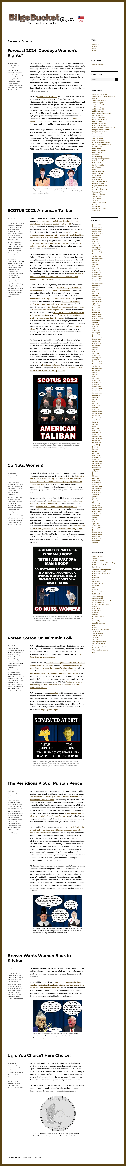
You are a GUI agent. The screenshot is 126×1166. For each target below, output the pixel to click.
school (10, 288)
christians (11, 813)
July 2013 (95, 497)
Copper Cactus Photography (101, 573)
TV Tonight (96, 200)
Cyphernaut (96, 577)
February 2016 (96, 432)
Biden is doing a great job (47, 96)
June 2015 (95, 449)
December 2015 (97, 436)
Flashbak (95, 590)
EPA (9, 265)
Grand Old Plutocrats (98, 152)
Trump (21, 87)
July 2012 (95, 517)
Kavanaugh (11, 271)
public (18, 277)
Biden (10, 70)
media (10, 81)
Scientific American (98, 623)
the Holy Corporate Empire (47, 710)
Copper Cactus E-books (99, 571)
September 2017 (97, 393)
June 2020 (95, 324)
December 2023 (97, 252)
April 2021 (95, 304)
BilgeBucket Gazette (14, 1157)
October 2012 (96, 511)
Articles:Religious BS (98, 107)
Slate (93, 625)
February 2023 (96, 273)
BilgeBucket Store (97, 65)
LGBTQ (18, 271)
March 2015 (96, 455)
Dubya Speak (96, 581)
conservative (12, 73)
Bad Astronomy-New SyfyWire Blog (103, 563)
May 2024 (95, 241)
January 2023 (96, 275)
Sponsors (95, 46)
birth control (12, 250)
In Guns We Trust (97, 163)
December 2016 (97, 412)
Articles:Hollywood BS (99, 103)
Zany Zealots (96, 211)
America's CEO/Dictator (99, 94)
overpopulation (13, 514)
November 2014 (97, 463)
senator (10, 686)
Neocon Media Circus (99, 171)
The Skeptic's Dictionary (100, 642)
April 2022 (95, 293)
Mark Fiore (95, 606)
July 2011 (95, 542)
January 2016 (96, 434)
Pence (15, 819)
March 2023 (96, 270)
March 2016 (96, 430)
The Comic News (97, 633)
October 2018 (96, 366)
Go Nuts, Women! (25, 465)
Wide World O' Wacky (99, 208)
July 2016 (95, 422)
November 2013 (97, 488)
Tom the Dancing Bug (99, 646)
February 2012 (96, 528)
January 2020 (96, 335)
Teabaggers (17, 292)
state (21, 288)
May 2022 (95, 291)
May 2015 (95, 451)
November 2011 (97, 534)
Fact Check (95, 586)
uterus (10, 522)
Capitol (18, 250)
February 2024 (96, 248)
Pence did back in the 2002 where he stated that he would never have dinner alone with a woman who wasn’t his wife (57, 830)
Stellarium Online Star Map (100, 629)
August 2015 (96, 445)
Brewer (19, 984)
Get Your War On (97, 596)
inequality (11, 512)
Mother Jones (96, 610)
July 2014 (95, 472)
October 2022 (96, 281)
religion (10, 280)
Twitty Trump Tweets (99, 202)
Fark (93, 588)
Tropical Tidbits (97, 648)
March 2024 (96, 246)
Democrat (11, 77)
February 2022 (96, 295)
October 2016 (96, 416)
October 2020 (96, 316)
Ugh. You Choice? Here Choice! (39, 1055)
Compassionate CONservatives (101, 130)
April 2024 (95, 243)
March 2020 (96, 331)
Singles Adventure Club (99, 186)
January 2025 (96, 225)
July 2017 (95, 397)
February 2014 (96, 482)
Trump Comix (96, 196)
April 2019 (95, 353)
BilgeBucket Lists (97, 115)
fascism (10, 79)
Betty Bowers (96, 567)
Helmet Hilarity (97, 157)
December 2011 (97, 532)
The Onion (95, 640)
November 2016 (97, 414)
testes (20, 520)
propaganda (12, 85)
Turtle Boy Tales (97, 198)
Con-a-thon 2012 (97, 134)
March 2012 (96, 526)
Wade (14, 522)
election (17, 77)
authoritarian (17, 248)
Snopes (94, 627)
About (94, 48)
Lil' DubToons (96, 167)
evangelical (18, 815)
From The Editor (13, 66)
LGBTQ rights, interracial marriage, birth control (49, 243)
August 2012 (96, 515)
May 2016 (95, 426)
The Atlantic (96, 631)
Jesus (13, 817)
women (19, 522)
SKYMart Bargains (98, 188)
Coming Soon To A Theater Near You (103, 128)
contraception (12, 259)
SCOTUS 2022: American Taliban (41, 210)
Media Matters (96, 608)
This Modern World (98, 644)
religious (16, 280)
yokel (19, 690)
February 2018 (96, 382)
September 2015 (97, 443)
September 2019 (97, 343)
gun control (17, 267)
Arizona (13, 984)
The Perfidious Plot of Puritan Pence (45, 783)
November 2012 (97, 509)
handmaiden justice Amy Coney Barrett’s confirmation (51, 299)
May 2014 (95, 476)
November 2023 (97, 254)
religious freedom (13, 282)
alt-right (20, 242)
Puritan (18, 825)
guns (9, 269)
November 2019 (97, 339)
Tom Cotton (11, 688)
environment (19, 261)
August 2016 (96, 420)
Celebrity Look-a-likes (99, 123)
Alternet (94, 559)
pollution (10, 275)
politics (10, 83)
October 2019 (96, 341)
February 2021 (96, 308)
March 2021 (96, 306)
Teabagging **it (13, 239)
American (11, 244)
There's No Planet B (98, 194)
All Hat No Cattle (97, 557)
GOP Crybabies (96, 148)
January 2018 (96, 385)
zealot (20, 524)
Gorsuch (10, 267)
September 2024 (97, 233)
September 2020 (97, 318)
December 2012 (97, 507)
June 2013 (95, 499)
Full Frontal (96, 594)
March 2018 (96, 380)
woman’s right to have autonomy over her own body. (56, 506)
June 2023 (95, 264)
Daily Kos (95, 579)
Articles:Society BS (98, 109)
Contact (94, 50)
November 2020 (97, 314)
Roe (21, 518)
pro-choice (14, 516)
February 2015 (96, 457)
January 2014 (96, 484)
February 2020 (96, 333)
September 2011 (97, 538)
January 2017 (96, 409)
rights (9, 286)
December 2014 (97, 461)
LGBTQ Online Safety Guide (100, 604)
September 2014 (97, 468)
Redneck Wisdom (97, 177)
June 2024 (95, 239)
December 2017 (97, 387)
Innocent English (97, 598)
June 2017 (95, 399)
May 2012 (95, 522)
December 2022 (97, 277)
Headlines (95, 155)
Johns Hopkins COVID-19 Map (101, 600)
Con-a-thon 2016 (97, 136)
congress (15, 70)
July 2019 (95, 347)
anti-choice (16, 246)
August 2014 (96, 470)
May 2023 (95, 266)
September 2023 (97, 258)
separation (15, 288)
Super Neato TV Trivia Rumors (101, 190)
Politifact (95, 615)
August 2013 (96, 495)
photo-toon (16, 81)
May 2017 (95, 401)
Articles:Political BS (98, 105)
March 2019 (96, 356)
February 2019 (96, 358)
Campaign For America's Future (102, 569)
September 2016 (97, 418)
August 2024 (96, 235)
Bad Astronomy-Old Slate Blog (101, 565)
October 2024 (96, 231)
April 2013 (95, 501)
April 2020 (95, 329)
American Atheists (98, 561)
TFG (17, 87)
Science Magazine (98, 621)
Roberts (17, 286)
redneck (10, 682)
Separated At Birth (13, 665)
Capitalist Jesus (97, 121)
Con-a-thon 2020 (98, 138)
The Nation (95, 637)
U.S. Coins (19, 1072)
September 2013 (97, 492)
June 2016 (95, 424)
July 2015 (95, 447)
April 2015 (95, 453)
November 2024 (97, 229)
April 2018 (95, 378)
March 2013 (96, 503)
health (10, 509)
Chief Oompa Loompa (99, 125)
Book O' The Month (98, 117)
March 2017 (96, 405)
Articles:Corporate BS (99, 101)
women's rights (12, 89)
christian (10, 253)
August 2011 (96, 540)
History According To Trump (101, 159)
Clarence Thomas (13, 255)
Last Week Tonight (98, 602)
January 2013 (96, 505)
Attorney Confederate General (101, 113)
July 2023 (95, 262)
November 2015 (97, 439)
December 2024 (97, 227)
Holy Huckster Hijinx (99, 161)
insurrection (15, 269)
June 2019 (95, 349)
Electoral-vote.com (98, 583)
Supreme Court (12, 290)
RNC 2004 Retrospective (99, 182)
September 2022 (97, 283)
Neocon (10, 819)
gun (13, 507)
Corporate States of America (101, 142)
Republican (11, 87)
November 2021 (97, 302)
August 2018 (96, 370)
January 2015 (96, 459)
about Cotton (55, 693)
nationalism (11, 273)
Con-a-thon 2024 (98, 140)
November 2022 (97, 279)
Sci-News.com (96, 619)
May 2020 (95, 326)
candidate (11, 986)
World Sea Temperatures (100, 650)
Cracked (94, 575)
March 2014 (96, 480)
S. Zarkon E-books (98, 617)
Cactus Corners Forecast (99, 119)
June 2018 (95, 374)
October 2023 (96, 256)
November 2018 (97, 364)
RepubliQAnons (17, 237)
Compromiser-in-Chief (99, 132)
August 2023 (96, 260)
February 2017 (96, 407)
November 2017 (97, 389)
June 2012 (95, 519)
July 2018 (95, 372)
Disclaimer (95, 44)
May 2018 (95, 376)
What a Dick (96, 206)
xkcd (93, 652)
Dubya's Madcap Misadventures (102, 144)
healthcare (15, 509)
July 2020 (95, 322)
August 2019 (96, 345)
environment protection (15, 263)
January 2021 (96, 310)
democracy (19, 75)
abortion (10, 242)
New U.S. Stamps (97, 173)
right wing (19, 284)
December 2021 (97, 299)
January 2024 (96, 250)
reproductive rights (14, 1083)
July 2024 (95, 237)
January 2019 (96, 360)
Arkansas (10, 672)
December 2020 (97, 312)
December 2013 (97, 486)
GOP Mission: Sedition (99, 150)
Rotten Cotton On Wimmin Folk (40, 638)
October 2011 (96, 536)
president (16, 83)
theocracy (11, 294)
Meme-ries (14, 488)
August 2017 (96, 395)
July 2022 (95, 287)
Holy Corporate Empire (51, 365)
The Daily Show (97, 635)
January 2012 (96, 530)
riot (13, 286)
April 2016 (95, 428)
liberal (19, 79)
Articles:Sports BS (98, 111)
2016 (9, 984)
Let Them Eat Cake (98, 165)
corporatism (11, 75)
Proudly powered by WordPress (31, 1157)
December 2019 (97, 337)
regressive (19, 85)
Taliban (20, 290)
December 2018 (97, 362)
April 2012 (95, 524)
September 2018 (97, 368)
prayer (16, 275)
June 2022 (95, 289)
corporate (19, 73)
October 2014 (96, 465)
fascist (18, 265)
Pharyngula (96, 613)
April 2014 (95, 478)
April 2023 (95, 268)
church (16, 253)
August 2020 (96, 320)
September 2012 (97, 513)
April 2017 (95, 403)
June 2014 (95, 474)
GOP (14, 79)
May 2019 (95, 351)
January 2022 (96, 297)
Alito (15, 242)
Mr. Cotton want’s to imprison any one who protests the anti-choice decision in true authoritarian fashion (56, 684)
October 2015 (96, 441)
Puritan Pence (96, 175)
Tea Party (10, 292)
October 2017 (96, 391)
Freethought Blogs (98, 592)
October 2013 (96, 490)
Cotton (18, 674)
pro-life (21, 516)
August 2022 (96, 285)
